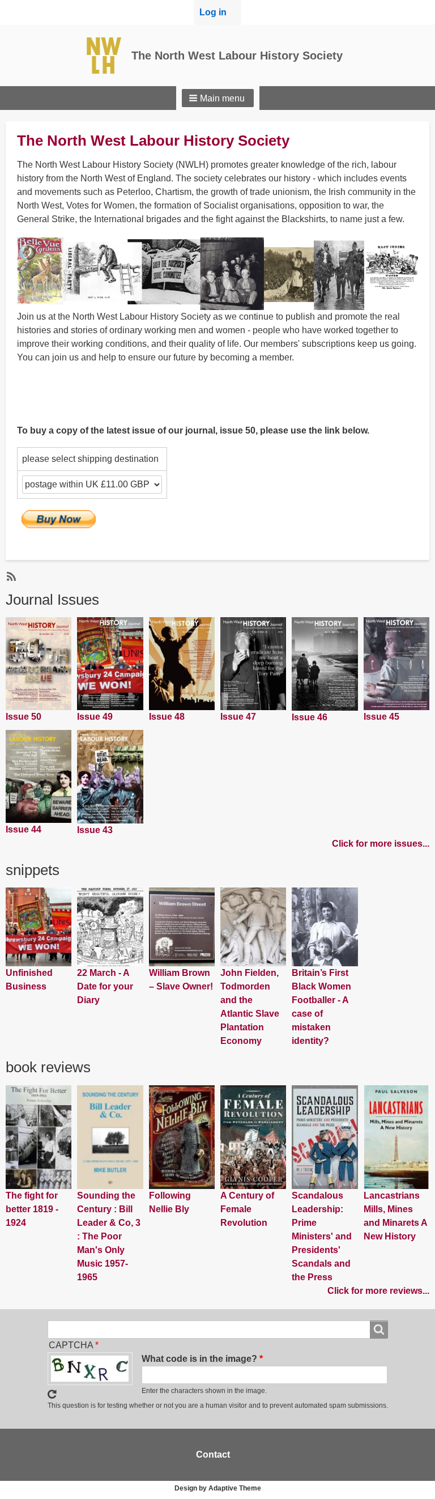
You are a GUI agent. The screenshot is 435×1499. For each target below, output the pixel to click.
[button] (218, 98)
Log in (213, 12)
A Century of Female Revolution (247, 1209)
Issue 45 (381, 716)
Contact (213, 1454)
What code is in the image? (199, 1359)
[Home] (107, 55)
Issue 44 (23, 829)
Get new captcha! (52, 1394)
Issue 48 (167, 716)
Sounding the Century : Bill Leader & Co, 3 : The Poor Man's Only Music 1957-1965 (108, 1236)
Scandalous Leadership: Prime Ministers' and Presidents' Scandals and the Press (322, 1236)
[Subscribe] (10, 575)
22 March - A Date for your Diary (105, 986)
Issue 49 (95, 716)
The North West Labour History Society (237, 55)
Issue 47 (238, 716)
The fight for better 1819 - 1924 (32, 1209)
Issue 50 (23, 716)
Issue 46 (309, 717)
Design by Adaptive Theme (217, 1488)
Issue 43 (95, 830)
